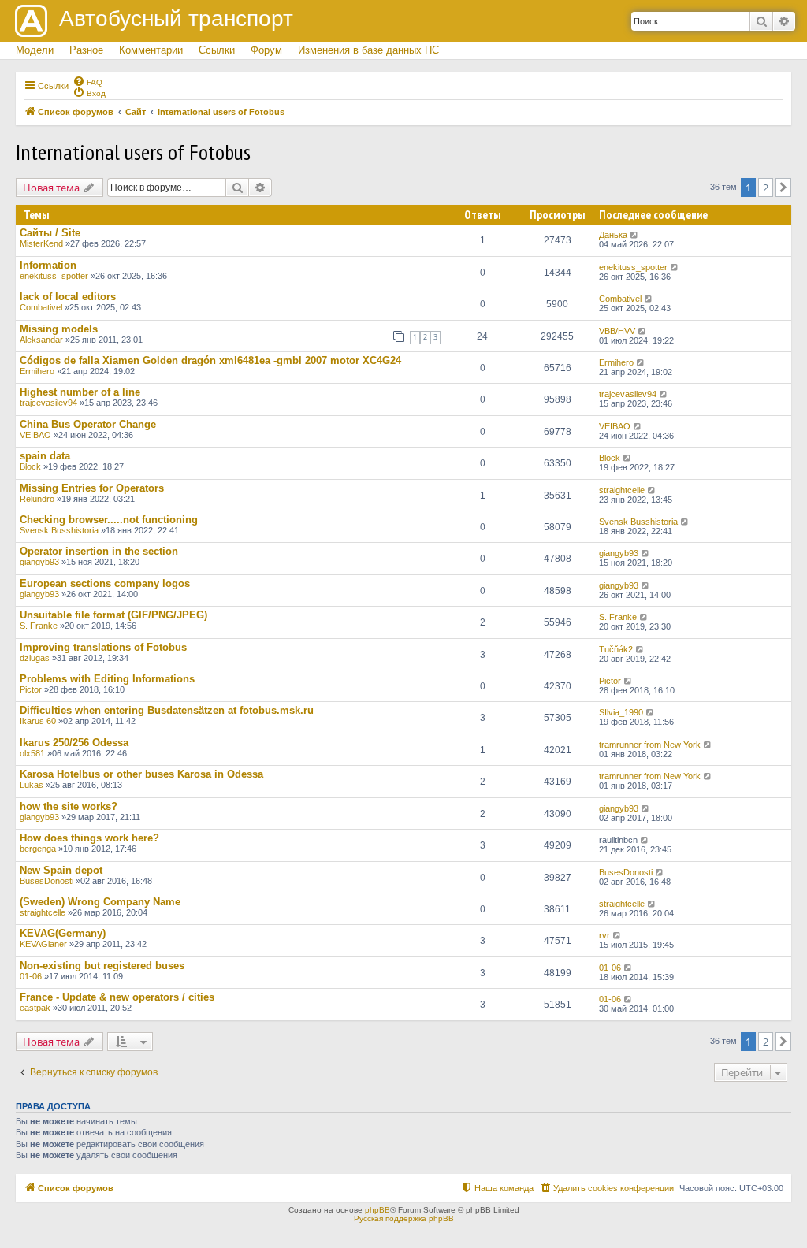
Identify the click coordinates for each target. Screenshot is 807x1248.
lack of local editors (68, 297)
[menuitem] (87, 81)
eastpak (35, 1007)
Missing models (59, 329)
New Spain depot (61, 870)
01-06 (31, 976)
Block (30, 466)
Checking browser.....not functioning (109, 520)
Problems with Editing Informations (107, 679)
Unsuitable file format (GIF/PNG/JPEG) (113, 615)
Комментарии (151, 50)
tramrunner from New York (650, 744)
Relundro (37, 498)
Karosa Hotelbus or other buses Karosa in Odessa (141, 774)
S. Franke (39, 625)
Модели (35, 50)
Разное (86, 50)
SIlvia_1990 (621, 712)
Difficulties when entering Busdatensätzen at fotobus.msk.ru (167, 710)
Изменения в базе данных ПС (368, 50)
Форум (266, 50)
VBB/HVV (617, 331)
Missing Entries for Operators (92, 488)
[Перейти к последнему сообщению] (635, 235)
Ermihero (37, 371)
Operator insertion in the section (99, 551)
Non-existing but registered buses (102, 965)
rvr (604, 935)
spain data (45, 456)
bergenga (38, 848)
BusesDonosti (46, 881)
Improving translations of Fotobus (103, 647)
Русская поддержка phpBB (404, 1218)
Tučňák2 (616, 649)
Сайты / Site (50, 233)
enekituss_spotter (54, 275)
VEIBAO (35, 435)
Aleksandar (41, 339)
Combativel (41, 307)
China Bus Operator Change (88, 424)
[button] (783, 187)
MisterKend (41, 243)
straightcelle (622, 490)
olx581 (32, 753)
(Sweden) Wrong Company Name (100, 902)
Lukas (31, 784)
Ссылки (217, 50)
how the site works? (68, 806)
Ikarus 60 (38, 721)
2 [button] (765, 187)
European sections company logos (105, 583)
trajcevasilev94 (48, 402)
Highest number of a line (80, 392)
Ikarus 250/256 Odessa (74, 742)
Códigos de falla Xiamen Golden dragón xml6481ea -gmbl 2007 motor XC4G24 (210, 360)
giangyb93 (39, 561)
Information (48, 265)
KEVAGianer (43, 944)
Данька (613, 235)
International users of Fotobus (133, 151)
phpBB (377, 1209)
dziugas (35, 658)
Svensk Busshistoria (59, 530)
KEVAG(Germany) (63, 933)
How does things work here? (89, 838)
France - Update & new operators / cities (117, 997)
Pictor (31, 689)
